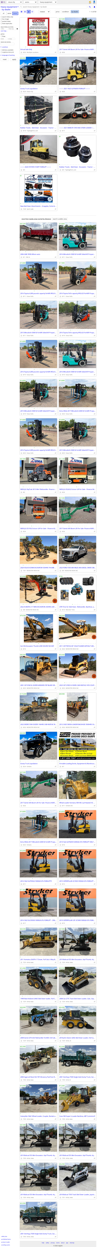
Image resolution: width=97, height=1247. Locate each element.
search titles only (7, 17)
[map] (32, 11)
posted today (6, 21)
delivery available (7, 50)
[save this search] (94, 7)
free (3, 36)
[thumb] (25, 11)
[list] (21, 11)
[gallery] (29, 11)
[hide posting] (55, 52)
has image (5, 19)
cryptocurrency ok (8, 52)
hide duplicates (7, 23)
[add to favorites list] (21, 52)
